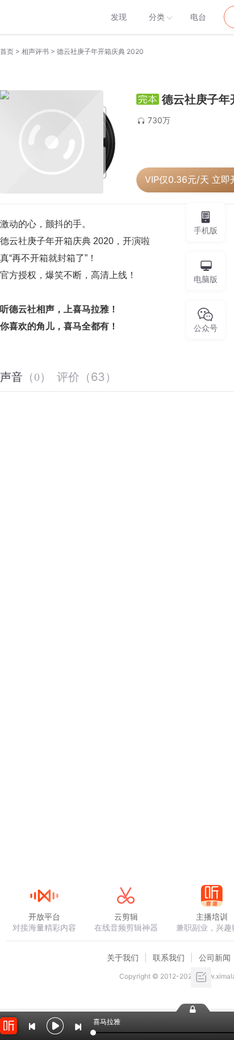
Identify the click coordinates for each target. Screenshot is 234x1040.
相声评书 (35, 51)
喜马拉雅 (43, 17)
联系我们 (169, 957)
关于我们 (123, 957)
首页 (7, 51)
